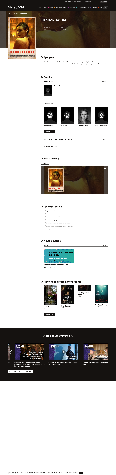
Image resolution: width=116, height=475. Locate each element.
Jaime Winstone (101, 126)
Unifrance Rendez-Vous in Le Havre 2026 (73, 1)
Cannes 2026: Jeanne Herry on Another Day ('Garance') (57, 363)
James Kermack (64, 25)
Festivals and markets (61, 7)
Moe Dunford (48, 126)
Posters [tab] (45, 163)
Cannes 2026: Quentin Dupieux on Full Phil (91, 363)
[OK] (81, 472)
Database (72, 7)
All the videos (27, 371)
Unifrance (94, 7)
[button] (105, 169)
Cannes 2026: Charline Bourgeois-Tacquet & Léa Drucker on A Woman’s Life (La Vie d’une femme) (23, 364)
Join (101, 7)
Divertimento (66, 306)
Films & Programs (43, 7)
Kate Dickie (65, 126)
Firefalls (47, 307)
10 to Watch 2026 (87, 1)
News (51, 7)
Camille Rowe (83, 126)
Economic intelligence (83, 7)
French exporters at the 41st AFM (56, 265)
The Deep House (101, 305)
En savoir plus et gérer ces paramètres (16, 473)
